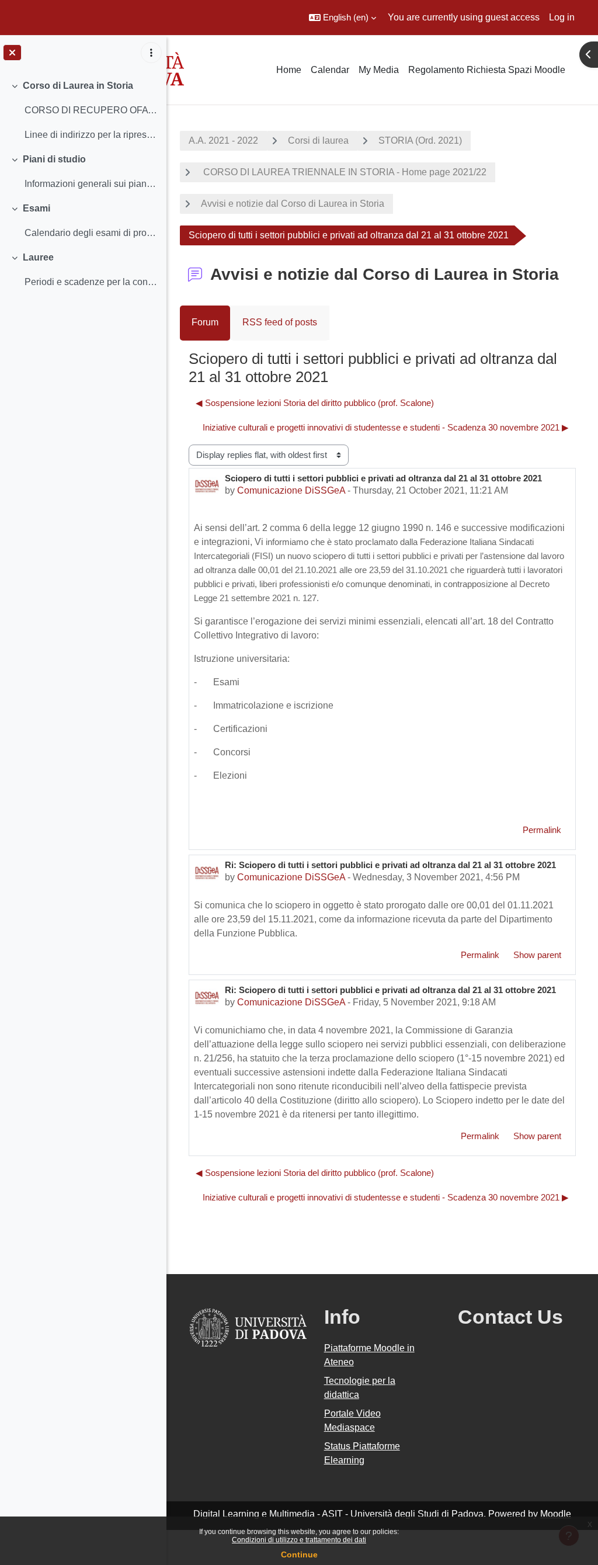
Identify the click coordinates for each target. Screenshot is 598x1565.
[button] (342, 17)
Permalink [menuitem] (542, 830)
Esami (36, 208)
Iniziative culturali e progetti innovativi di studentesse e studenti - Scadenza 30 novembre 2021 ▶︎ (386, 427)
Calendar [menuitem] (330, 70)
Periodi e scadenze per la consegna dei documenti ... (91, 282)
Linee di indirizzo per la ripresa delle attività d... (91, 135)
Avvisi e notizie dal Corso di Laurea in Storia (292, 204)
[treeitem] (83, 110)
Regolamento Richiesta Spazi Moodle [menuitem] (486, 70)
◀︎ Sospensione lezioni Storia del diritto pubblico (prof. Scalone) (315, 403)
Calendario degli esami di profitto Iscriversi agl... (91, 233)
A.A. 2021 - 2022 (223, 140)
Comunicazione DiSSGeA (291, 490)
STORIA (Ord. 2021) (420, 140)
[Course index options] (151, 52)
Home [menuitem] (288, 70)
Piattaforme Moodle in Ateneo (369, 1355)
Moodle (555, 1514)
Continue (299, 1554)
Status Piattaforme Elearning (362, 1453)
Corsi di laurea (318, 140)
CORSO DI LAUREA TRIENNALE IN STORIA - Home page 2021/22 (343, 172)
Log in (562, 17)
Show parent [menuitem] (537, 955)
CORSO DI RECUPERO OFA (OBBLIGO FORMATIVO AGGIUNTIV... (91, 110)
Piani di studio (54, 159)
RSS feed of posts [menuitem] (279, 322)
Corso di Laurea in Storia (78, 86)
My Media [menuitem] (379, 70)
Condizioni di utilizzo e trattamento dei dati (299, 1540)
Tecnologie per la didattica (359, 1388)
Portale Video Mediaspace (352, 1420)
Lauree (38, 257)
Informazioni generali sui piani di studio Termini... (91, 184)
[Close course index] (12, 52)
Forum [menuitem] (205, 322)
